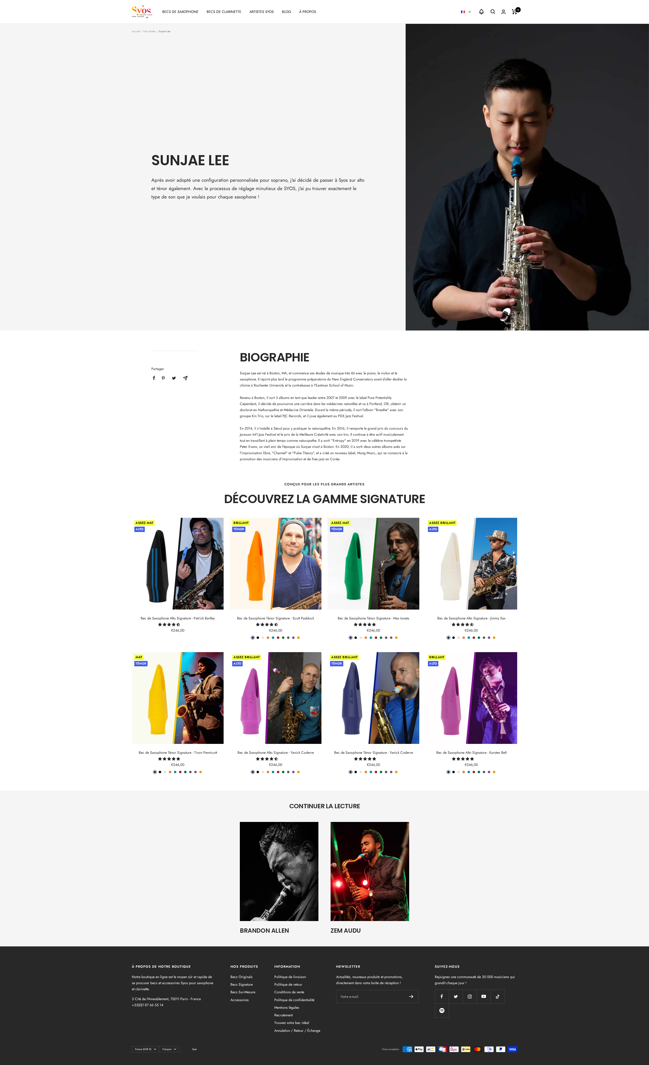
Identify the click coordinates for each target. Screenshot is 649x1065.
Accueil (136, 31)
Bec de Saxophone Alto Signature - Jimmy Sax (471, 618)
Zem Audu (346, 930)
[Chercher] (493, 11)
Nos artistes (149, 31)
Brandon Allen (264, 930)
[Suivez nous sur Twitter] (456, 996)
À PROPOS (307, 11)
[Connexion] (503, 12)
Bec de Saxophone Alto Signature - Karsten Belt (471, 752)
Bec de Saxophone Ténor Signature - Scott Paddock (275, 618)
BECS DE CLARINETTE (224, 11)
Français (167, 1049)
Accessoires (239, 999)
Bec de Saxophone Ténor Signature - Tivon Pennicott (178, 752)
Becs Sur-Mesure (242, 992)
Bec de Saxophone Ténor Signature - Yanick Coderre (373, 752)
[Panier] (514, 11)
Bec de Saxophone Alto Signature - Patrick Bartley (178, 618)
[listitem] (154, 378)
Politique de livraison (290, 976)
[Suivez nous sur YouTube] (484, 996)
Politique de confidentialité (294, 999)
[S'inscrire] (411, 996)
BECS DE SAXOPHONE (180, 11)
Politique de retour (288, 984)
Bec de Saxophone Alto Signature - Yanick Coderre (276, 752)
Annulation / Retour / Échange (297, 1030)
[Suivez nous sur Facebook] (442, 996)
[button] (169, 624)
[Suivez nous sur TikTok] (497, 996)
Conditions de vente (289, 992)
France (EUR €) (143, 1049)
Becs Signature (241, 984)
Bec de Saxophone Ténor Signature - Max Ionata (373, 618)
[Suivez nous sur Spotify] (442, 1010)
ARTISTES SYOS (261, 11)
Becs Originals (241, 976)
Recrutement (283, 1015)
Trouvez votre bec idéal (291, 1022)
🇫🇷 (463, 11)
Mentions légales (286, 1007)
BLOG (286, 11)
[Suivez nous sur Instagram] (470, 996)
